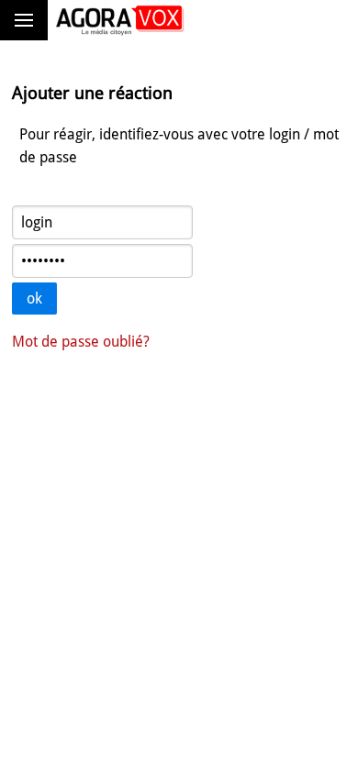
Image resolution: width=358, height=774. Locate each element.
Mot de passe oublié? (81, 341)
